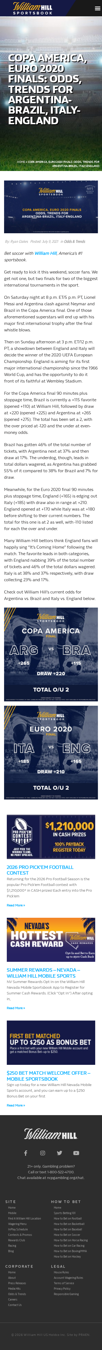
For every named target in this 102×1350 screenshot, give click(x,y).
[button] (97, 8)
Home (21, 162)
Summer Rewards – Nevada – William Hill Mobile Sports (43, 973)
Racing (12, 1246)
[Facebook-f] (26, 1153)
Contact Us (15, 1305)
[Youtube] (76, 1153)
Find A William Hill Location (24, 1218)
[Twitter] (59, 1153)
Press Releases (17, 1283)
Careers (12, 1299)
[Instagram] (43, 1153)
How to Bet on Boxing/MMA (70, 1251)
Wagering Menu (17, 1224)
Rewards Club (16, 1240)
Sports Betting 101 (65, 1213)
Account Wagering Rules (68, 1278)
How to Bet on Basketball (69, 1224)
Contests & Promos (20, 1235)
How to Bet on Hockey (67, 1256)
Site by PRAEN (78, 1335)
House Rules (61, 1272)
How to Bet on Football (68, 1218)
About (12, 1278)
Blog (11, 1251)
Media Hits (14, 1288)
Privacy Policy (62, 1288)
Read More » (16, 905)
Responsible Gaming (66, 1294)
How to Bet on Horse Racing (71, 1240)
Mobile (12, 1213)
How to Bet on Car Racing (69, 1246)
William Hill (45, 253)
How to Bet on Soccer (67, 1235)
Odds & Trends (74, 241)
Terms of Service (64, 1283)
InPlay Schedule (18, 1229)
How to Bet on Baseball (68, 1229)
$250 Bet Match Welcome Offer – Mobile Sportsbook (48, 1076)
